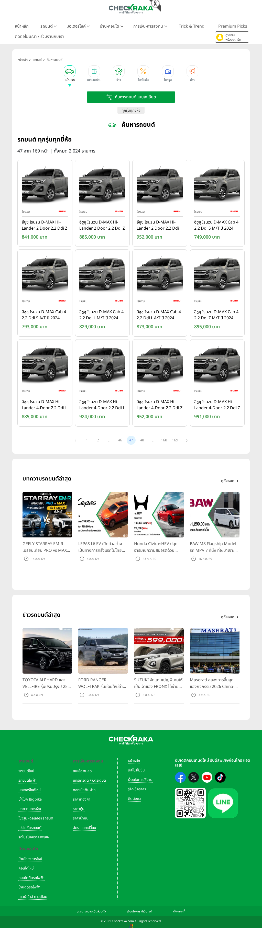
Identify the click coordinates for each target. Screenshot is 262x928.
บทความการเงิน (29, 809)
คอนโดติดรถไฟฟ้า (31, 877)
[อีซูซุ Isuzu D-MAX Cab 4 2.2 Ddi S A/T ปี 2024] (45, 275)
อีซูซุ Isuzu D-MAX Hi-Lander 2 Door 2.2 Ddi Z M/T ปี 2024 (44, 225)
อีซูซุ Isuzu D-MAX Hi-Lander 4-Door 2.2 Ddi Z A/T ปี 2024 (217, 405)
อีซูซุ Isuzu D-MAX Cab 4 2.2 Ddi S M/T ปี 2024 (216, 225)
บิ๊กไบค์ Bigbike (30, 799)
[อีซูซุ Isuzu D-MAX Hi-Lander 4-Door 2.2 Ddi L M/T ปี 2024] (45, 365)
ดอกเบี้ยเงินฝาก (84, 790)
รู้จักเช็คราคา (137, 789)
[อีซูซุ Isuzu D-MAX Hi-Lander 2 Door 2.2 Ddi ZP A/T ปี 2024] (160, 185)
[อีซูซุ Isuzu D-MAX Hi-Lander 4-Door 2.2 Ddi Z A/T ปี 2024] (217, 365)
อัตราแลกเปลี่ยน (84, 827)
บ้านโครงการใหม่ (30, 859)
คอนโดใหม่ (26, 868)
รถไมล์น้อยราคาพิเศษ (33, 837)
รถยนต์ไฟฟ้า (27, 780)
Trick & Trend (191, 26)
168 (164, 440)
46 (120, 440)
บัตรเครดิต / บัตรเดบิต (89, 780)
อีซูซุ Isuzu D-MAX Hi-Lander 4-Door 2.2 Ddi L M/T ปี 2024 (44, 405)
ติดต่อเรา (134, 798)
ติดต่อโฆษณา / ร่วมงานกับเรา (39, 36)
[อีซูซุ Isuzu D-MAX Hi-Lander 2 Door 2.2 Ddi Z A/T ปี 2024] (102, 185)
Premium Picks (232, 26)
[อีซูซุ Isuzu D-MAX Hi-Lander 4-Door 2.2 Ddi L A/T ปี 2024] (102, 365)
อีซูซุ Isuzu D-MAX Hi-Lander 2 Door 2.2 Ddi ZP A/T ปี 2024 (158, 225)
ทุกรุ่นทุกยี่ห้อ (131, 110)
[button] (232, 37)
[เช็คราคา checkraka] (131, 9)
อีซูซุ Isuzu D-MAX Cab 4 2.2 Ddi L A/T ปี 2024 (159, 315)
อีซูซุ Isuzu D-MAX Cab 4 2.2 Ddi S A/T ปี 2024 (44, 315)
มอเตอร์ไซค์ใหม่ (29, 790)
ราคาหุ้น (78, 809)
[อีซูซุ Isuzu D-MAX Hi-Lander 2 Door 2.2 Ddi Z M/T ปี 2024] (45, 185)
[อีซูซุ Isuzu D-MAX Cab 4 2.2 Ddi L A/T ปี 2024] (160, 275)
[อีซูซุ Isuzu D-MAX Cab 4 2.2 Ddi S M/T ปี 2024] (217, 185)
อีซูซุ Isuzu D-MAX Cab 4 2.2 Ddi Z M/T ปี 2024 (216, 315)
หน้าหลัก (22, 26)
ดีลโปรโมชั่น (136, 770)
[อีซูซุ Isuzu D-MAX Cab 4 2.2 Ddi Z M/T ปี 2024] (217, 275)
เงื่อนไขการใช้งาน (140, 779)
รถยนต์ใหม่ (26, 771)
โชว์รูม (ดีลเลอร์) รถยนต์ (35, 818)
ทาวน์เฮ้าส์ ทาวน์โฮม (32, 896)
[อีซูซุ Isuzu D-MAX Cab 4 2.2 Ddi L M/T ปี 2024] (102, 275)
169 (175, 440)
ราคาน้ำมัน (81, 818)
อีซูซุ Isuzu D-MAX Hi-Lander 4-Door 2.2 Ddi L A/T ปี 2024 (102, 405)
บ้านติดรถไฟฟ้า (29, 887)
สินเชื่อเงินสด (82, 771)
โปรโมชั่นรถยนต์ (29, 827)
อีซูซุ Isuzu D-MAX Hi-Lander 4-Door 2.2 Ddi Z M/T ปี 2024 (159, 405)
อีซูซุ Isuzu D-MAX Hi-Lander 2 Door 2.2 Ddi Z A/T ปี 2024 (102, 225)
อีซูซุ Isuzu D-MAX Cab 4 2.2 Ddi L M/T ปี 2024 (101, 315)
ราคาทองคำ (81, 799)
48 (142, 440)
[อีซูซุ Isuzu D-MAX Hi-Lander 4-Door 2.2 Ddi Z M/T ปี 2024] (160, 365)
